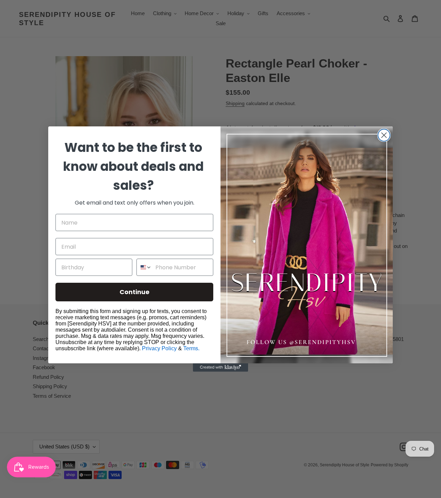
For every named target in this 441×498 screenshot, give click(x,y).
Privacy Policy (159, 348)
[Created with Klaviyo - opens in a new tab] (220, 367)
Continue (135, 292)
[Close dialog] (384, 135)
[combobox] (144, 267)
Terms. (191, 348)
